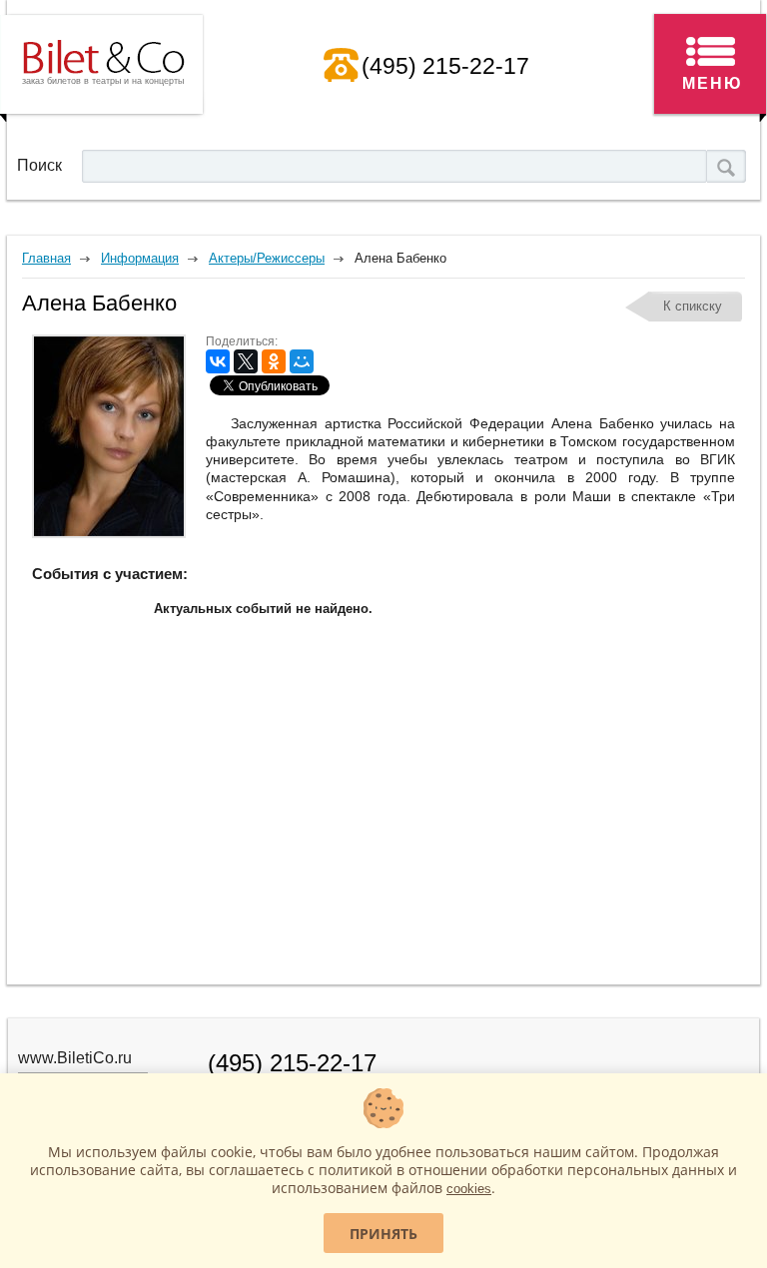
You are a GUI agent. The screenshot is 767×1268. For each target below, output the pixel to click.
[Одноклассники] (274, 361)
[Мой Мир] (302, 361)
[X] (246, 361)
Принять (383, 1233)
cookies (468, 1188)
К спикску (692, 306)
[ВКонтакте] (218, 361)
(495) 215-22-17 (445, 66)
